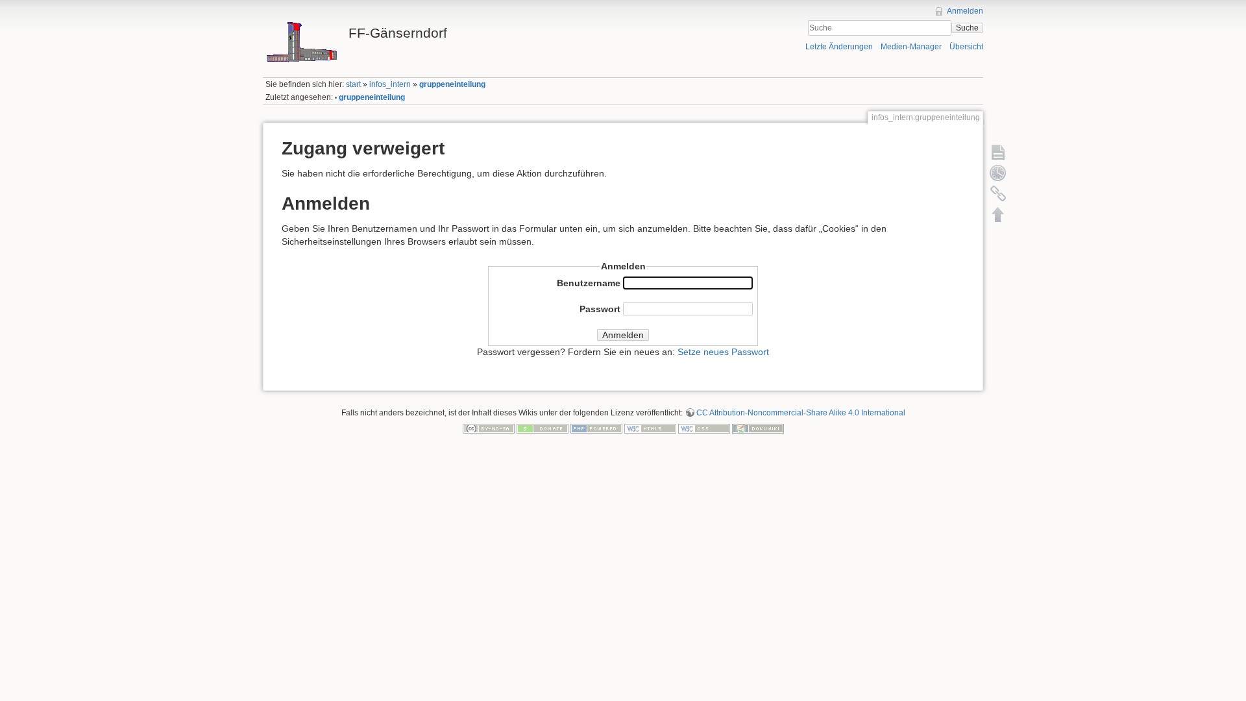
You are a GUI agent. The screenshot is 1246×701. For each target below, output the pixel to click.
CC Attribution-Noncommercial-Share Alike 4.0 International (800, 412)
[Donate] (542, 427)
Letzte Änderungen (839, 46)
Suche (967, 27)
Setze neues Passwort (723, 352)
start (353, 84)
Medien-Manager (911, 46)
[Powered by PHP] (596, 427)
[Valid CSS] (704, 427)
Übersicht (966, 46)
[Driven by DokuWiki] (758, 427)
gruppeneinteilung (452, 84)
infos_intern (390, 84)
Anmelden (965, 11)
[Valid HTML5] (650, 427)
